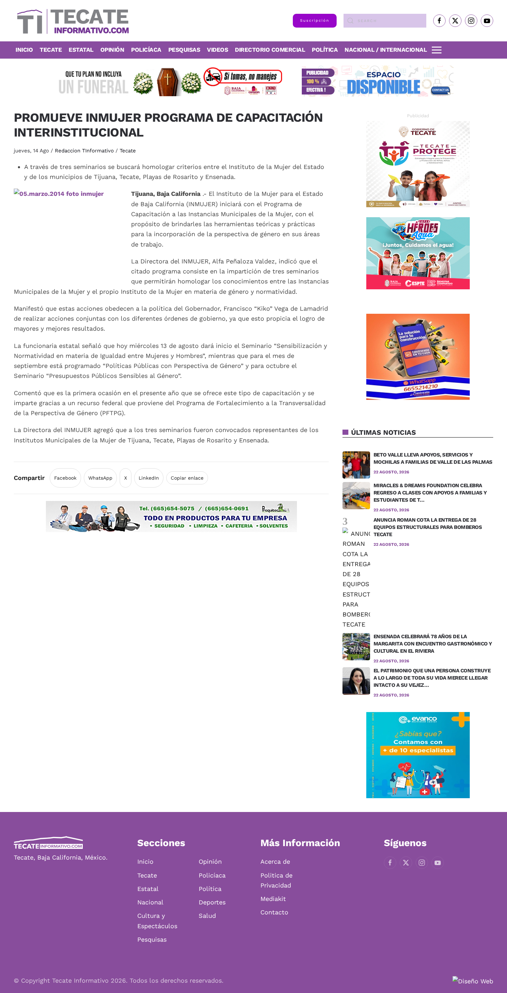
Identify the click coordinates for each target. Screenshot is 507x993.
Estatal (148, 888)
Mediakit (273, 898)
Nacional (150, 902)
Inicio (24, 49)
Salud (207, 915)
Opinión (112, 49)
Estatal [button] (81, 49)
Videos (217, 49)
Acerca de (275, 861)
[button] (436, 50)
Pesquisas (184, 49)
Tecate (51, 49)
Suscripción (314, 20)
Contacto (274, 912)
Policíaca (146, 49)
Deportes (212, 902)
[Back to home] (71, 20)
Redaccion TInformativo (84, 151)
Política (325, 49)
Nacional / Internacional (386, 49)
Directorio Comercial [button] (270, 49)
